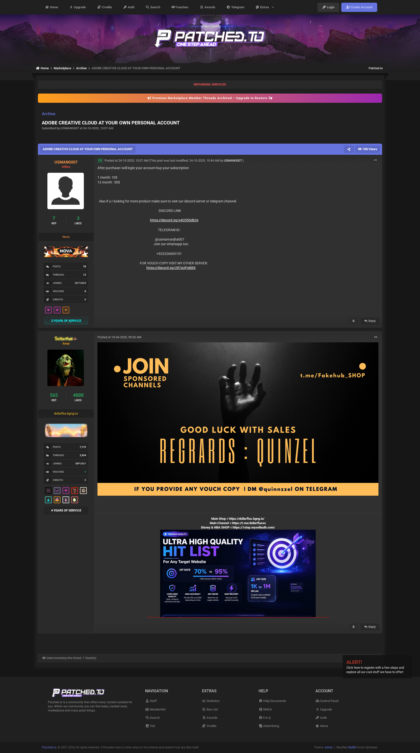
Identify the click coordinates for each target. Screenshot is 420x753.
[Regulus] (74, 490)
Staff (153, 701)
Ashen (328, 747)
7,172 (83, 447)
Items (323, 726)
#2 (375, 336)
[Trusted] (57, 490)
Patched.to (376, 68)
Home (53, 7)
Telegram (237, 7)
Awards (209, 7)
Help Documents (274, 701)
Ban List (212, 709)
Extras (265, 7)
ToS (152, 726)
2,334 (83, 455)
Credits (106, 7)
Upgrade (79, 7)
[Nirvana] (83, 490)
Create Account (361, 7)
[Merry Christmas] (65, 499)
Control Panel (329, 701)
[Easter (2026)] (74, 499)
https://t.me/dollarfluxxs (249, 523)
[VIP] (48, 310)
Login (330, 7)
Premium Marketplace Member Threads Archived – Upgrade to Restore (209, 98)
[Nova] (65, 310)
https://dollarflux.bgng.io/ (246, 518)
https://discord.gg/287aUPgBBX (171, 268)
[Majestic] (48, 499)
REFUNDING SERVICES (210, 84)
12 (84, 274)
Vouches (181, 7)
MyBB (352, 747)
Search (154, 7)
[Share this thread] (349, 149)
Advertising (270, 726)
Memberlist (157, 709)
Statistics (213, 701)
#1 (375, 160)
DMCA (267, 709)
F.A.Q (266, 717)
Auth (130, 7)
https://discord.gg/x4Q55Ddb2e (174, 220)
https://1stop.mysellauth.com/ (254, 527)
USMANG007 (233, 160)
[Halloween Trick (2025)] (57, 499)
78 (84, 266)
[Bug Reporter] (48, 490)
